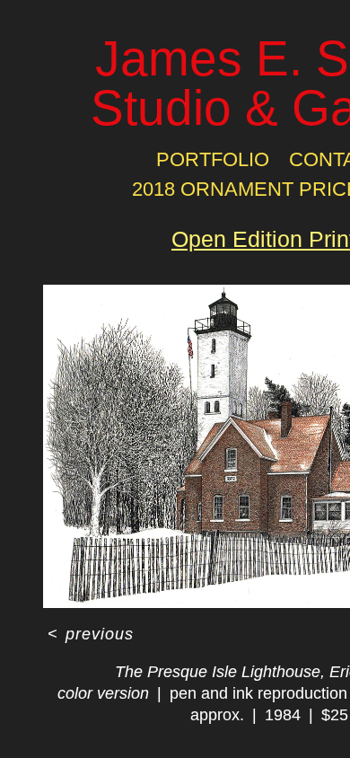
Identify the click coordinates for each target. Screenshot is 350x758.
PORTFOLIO (212, 159)
